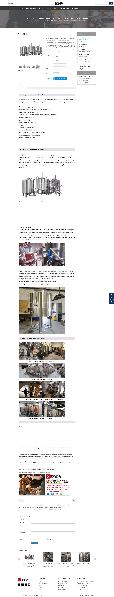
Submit (34, 543)
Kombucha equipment (84, 61)
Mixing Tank (82, 69)
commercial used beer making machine (27, 509)
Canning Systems (83, 44)
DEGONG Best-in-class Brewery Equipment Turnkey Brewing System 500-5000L (29, 565)
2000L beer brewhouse (43, 509)
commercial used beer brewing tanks (50, 505)
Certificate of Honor (43, 583)
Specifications (22, 88)
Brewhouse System (83, 39)
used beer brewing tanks (34, 505)
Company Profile (64, 8)
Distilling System (83, 47)
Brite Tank (60, 587)
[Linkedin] (22, 584)
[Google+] (26, 584)
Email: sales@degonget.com (84, 585)
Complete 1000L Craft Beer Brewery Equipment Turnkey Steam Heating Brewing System (66, 565)
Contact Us (75, 8)
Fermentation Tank (62, 585)
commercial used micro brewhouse (26, 507)
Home (21, 8)
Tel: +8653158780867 (82, 587)
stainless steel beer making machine (57, 507)
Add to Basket (61, 78)
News (55, 8)
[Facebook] (29, 584)
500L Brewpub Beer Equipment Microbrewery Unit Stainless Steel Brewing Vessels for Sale (48, 565)
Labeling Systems (83, 56)
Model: (20, 85)
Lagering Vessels (61, 589)
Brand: (39, 85)
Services (41, 8)
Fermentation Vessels (84, 49)
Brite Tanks (81, 42)
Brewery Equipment (31, 8)
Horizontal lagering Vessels (85, 59)
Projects (49, 8)
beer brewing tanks (23, 505)
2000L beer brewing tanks (55, 509)
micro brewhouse (64, 505)
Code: (57, 85)
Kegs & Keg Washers (84, 54)
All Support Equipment (84, 66)
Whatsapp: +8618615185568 (84, 589)
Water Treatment (83, 64)
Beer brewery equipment (85, 37)
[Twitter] (19, 584)
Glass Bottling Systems (84, 51)
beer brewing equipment (41, 507)
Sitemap (81, 595)
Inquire (50, 78)
